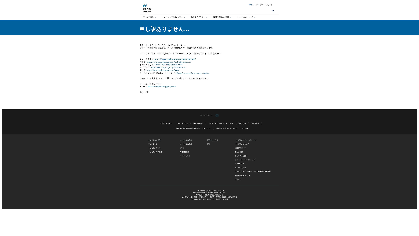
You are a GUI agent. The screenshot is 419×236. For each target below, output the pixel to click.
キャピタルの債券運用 (156, 152)
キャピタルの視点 (186, 144)
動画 (208, 144)
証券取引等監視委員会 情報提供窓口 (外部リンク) (193, 128)
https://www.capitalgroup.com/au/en (192, 73)
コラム (182, 148)
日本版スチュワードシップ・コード (221, 123)
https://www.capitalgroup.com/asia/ (163, 70)
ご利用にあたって (166, 123)
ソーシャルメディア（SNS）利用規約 (190, 123)
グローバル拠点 (240, 167)
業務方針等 (255, 123)
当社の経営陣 (239, 164)
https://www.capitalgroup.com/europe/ (168, 68)
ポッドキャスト (185, 156)
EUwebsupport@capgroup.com (162, 87)
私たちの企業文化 (241, 156)
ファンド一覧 (153, 144)
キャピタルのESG (154, 148)
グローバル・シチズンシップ (245, 160)
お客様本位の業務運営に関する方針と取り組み (232, 128)
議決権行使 (242, 123)
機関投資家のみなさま (242, 175)
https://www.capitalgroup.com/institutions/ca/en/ (169, 62)
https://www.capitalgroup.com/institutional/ (175, 59)
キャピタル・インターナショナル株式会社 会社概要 (253, 171)
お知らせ (238, 179)
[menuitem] (150, 17)
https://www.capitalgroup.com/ (169, 65)
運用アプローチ (240, 148)
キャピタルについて (242, 144)
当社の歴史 (239, 152)
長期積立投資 (184, 152)
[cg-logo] (159, 8)
